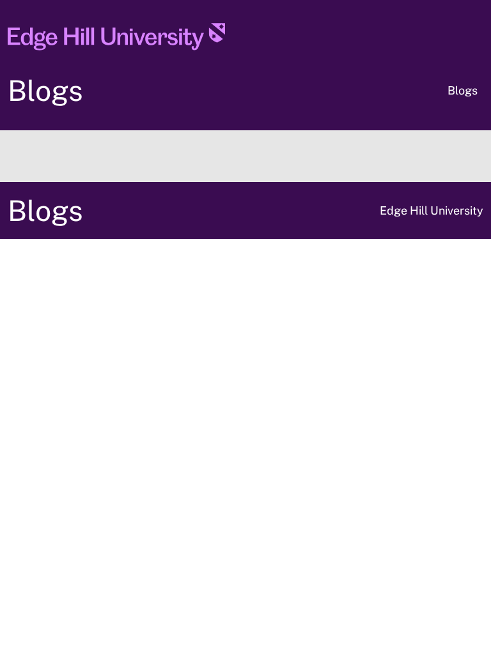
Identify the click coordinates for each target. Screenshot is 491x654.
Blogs (45, 90)
